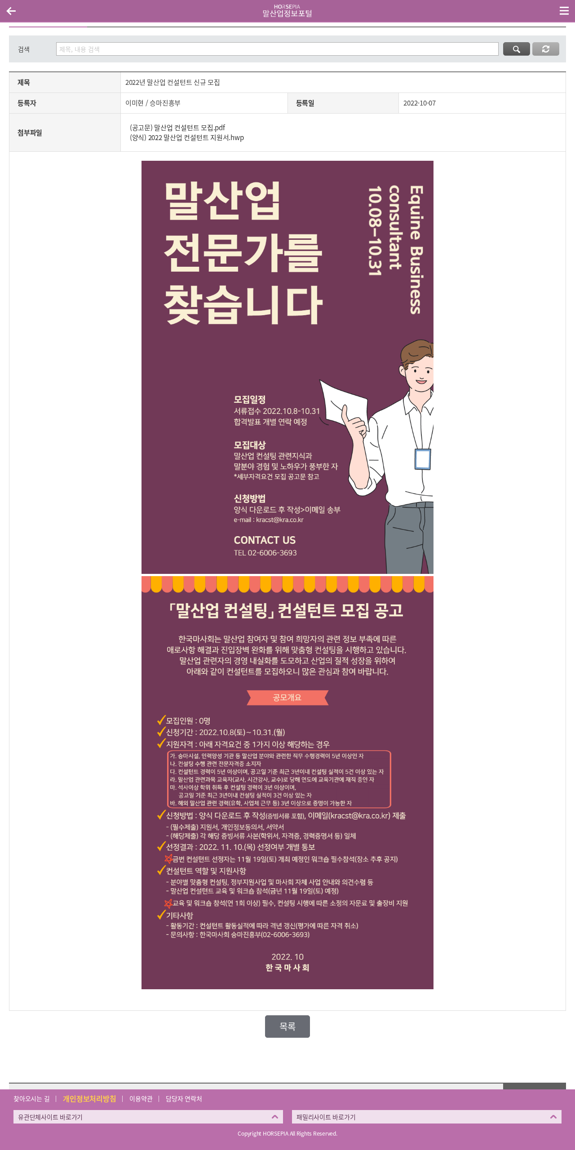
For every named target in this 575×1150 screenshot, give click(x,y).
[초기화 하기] (545, 49)
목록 (287, 1026)
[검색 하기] (516, 49)
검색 (24, 48)
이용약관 (140, 1098)
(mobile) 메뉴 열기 (564, 11)
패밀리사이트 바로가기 (325, 1116)
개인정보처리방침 (89, 1098)
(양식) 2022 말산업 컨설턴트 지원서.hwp (187, 137)
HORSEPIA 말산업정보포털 (287, 11)
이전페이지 (11, 11)
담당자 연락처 (184, 1098)
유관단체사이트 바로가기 (50, 1116)
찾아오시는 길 (31, 1098)
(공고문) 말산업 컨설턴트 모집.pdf (177, 127)
